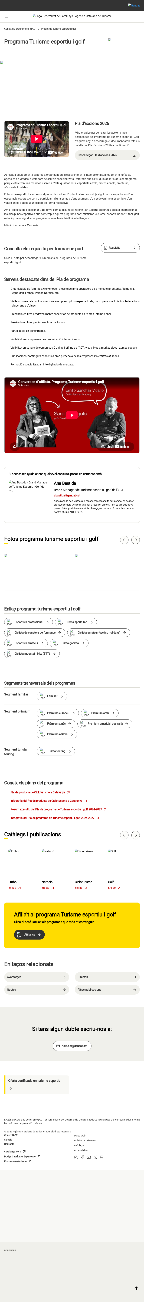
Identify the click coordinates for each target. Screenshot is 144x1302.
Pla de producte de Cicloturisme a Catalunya (41, 792)
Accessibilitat (81, 1150)
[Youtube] (89, 1158)
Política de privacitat (85, 1140)
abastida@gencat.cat (67, 495)
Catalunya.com (19, 1151)
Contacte (9, 1144)
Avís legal (79, 1145)
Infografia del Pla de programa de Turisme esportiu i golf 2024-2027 (55, 818)
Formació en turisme (19, 1161)
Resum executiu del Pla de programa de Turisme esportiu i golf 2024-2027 (59, 809)
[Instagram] (76, 1158)
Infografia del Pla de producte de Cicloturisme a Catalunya (49, 800)
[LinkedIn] (101, 1158)
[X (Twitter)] (95, 1158)
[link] (107, 155)
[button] (6, 6)
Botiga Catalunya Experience (22, 1156)
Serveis (8, 1139)
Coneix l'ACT (10, 1135)
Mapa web (80, 1135)
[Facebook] (82, 1158)
